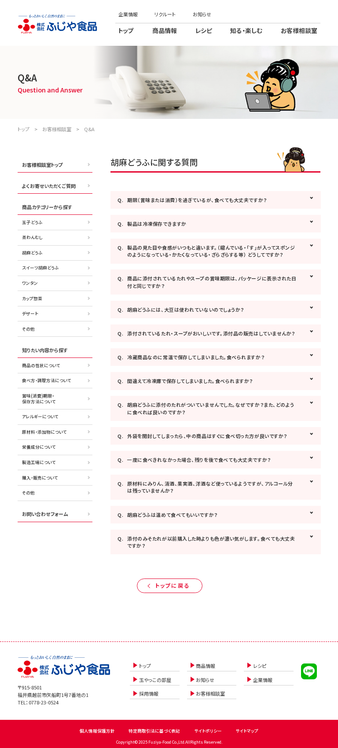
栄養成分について (39, 447)
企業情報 (128, 14)
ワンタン (30, 283)
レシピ (203, 30)
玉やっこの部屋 (155, 679)
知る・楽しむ (246, 30)
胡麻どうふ (32, 253)
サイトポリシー (208, 731)
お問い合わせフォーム (45, 513)
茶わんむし (32, 237)
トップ (126, 30)
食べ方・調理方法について (46, 380)
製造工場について (39, 462)
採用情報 (148, 693)
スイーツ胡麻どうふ (40, 268)
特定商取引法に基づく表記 (154, 731)
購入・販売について (40, 478)
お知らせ (202, 14)
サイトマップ (246, 731)
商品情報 (164, 30)
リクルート (165, 14)
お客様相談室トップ (42, 164)
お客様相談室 (299, 30)
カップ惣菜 (32, 298)
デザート (30, 313)
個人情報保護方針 (97, 731)
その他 (28, 329)
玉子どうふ (32, 222)
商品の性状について (41, 365)
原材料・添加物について (44, 432)
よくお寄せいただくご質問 (49, 185)
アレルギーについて (40, 416)
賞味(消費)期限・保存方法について (39, 399)
